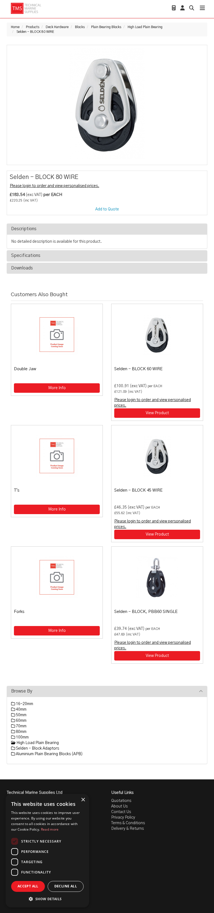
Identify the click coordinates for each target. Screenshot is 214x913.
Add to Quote (107, 209)
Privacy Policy (123, 817)
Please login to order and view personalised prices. (54, 186)
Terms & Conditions (128, 823)
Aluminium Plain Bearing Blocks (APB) (49, 754)
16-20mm (24, 704)
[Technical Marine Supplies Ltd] (26, 8)
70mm (20, 726)
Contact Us (121, 812)
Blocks (80, 27)
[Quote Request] (174, 8)
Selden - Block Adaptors (37, 748)
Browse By (21, 691)
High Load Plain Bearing (145, 27)
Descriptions (24, 229)
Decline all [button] (65, 886)
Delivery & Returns (127, 829)
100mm (22, 737)
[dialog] (47, 850)
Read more (50, 829)
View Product (157, 413)
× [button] (83, 800)
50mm (20, 715)
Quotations (121, 801)
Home (15, 27)
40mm (20, 709)
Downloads (22, 268)
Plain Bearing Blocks (106, 27)
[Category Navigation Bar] (202, 8)
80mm (20, 732)
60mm (20, 721)
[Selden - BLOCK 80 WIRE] (107, 103)
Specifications (25, 255)
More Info (57, 388)
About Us (119, 806)
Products (32, 27)
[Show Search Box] (191, 8)
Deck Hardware (57, 27)
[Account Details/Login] (182, 8)
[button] (47, 898)
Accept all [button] (28, 886)
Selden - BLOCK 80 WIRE (35, 31)
